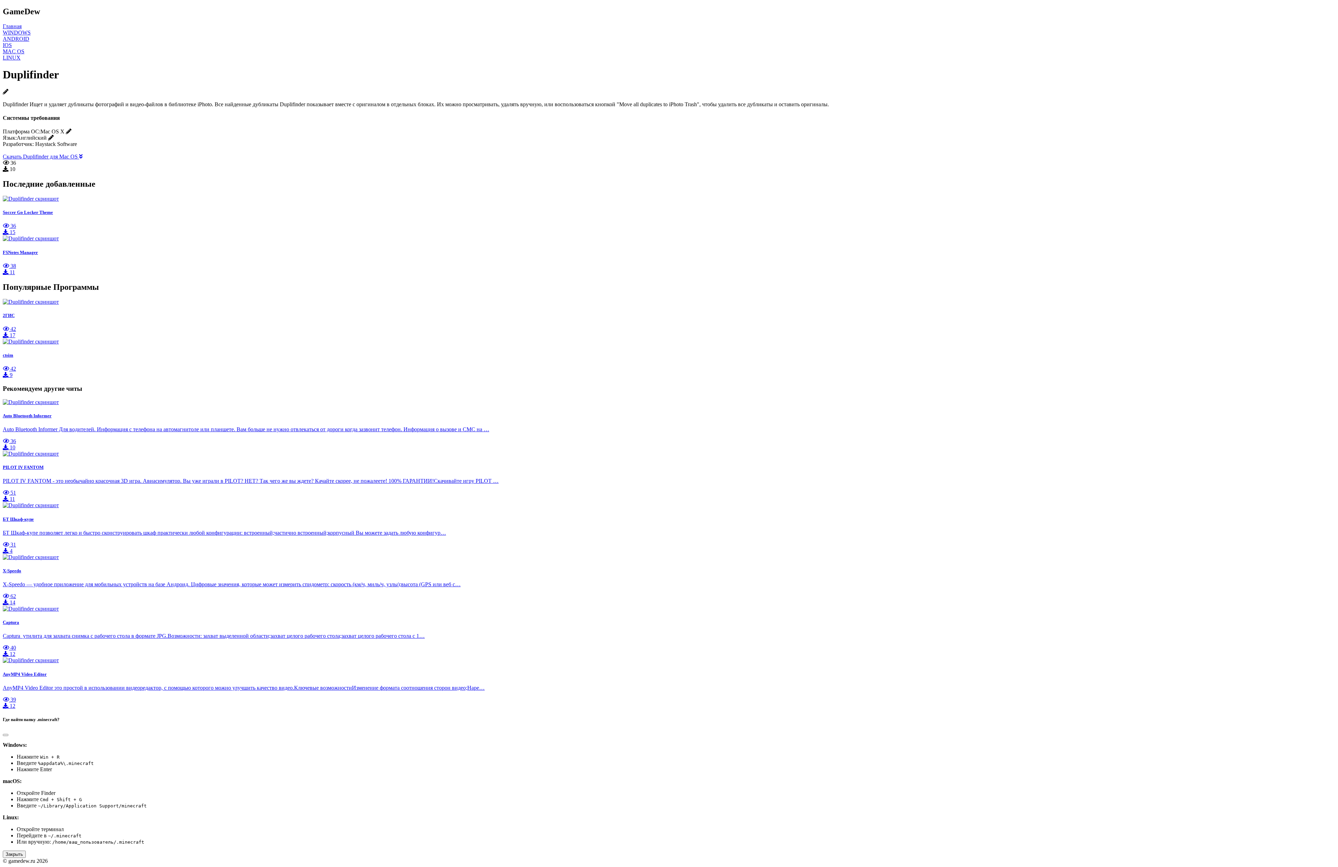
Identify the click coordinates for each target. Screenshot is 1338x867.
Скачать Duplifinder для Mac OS (41, 157)
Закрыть (14, 854)
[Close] (5, 735)
